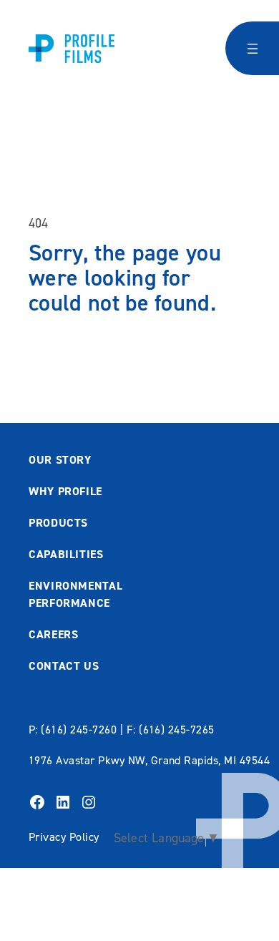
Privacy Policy (64, 836)
